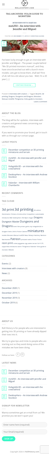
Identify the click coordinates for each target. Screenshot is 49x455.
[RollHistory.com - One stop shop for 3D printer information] (24, 4)
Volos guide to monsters (33, 99)
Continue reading (24, 85)
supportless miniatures (9, 246)
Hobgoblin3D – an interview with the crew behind (25, 167)
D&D (10, 218)
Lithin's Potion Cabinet (19, 231)
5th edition (37, 210)
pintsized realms (26, 239)
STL (42, 243)
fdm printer (21, 226)
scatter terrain (32, 243)
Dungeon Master (10, 221)
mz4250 (11, 99)
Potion (39, 239)
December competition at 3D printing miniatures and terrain (26, 151)
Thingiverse (19, 99)
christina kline (21, 214)
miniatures (36, 231)
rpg (26, 243)
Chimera (13, 214)
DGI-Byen (25, 218)
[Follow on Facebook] (18, 354)
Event (15, 226)
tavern (19, 246)
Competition (31, 214)
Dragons (12, 96)
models (4, 235)
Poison (34, 239)
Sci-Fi (39, 243)
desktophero (17, 218)
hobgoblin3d (37, 226)
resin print (7, 243)
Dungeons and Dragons (24, 96)
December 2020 (9, 288)
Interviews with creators (24, 23)
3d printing (24, 209)
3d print (38, 94)
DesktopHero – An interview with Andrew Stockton (27, 175)
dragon (31, 218)
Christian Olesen (37, 36)
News (26, 235)
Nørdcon (43, 235)
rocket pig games (18, 243)
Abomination (6, 214)
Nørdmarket (6, 239)
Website (11, 250)
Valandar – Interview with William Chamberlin (24, 184)
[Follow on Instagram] (22, 354)
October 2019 (8, 302)
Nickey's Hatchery (34, 235)
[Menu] (3, 4)
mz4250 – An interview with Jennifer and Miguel (25, 27)
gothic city (29, 226)
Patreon (15, 239)
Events (5, 263)
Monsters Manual (13, 235)
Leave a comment (40, 101)
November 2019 (9, 297)
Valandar (33, 246)
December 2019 (9, 292)
